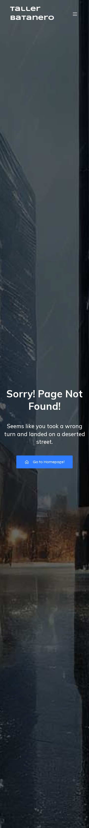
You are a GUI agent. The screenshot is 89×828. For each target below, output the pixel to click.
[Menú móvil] (75, 14)
